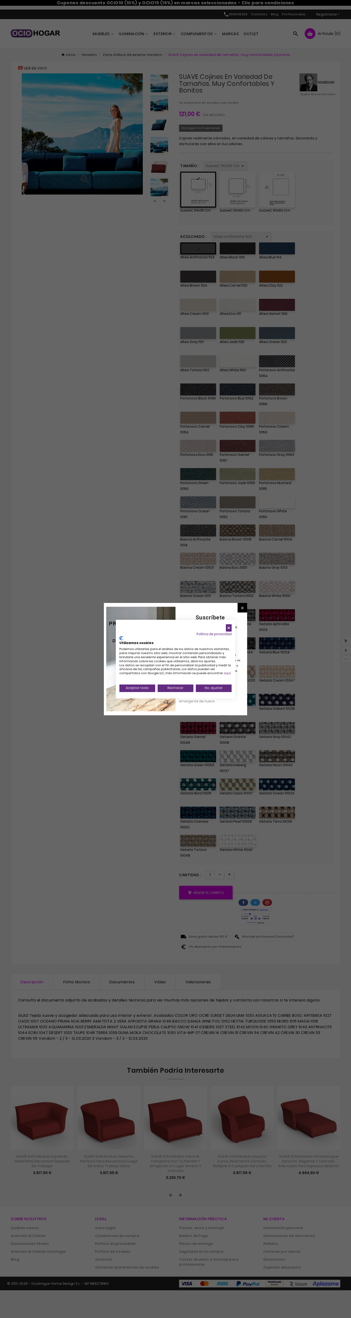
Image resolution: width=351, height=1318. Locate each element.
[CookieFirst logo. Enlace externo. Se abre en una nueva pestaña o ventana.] (121, 638)
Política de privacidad (214, 634)
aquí (227, 673)
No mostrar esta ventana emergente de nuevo (200, 699)
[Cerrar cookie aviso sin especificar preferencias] (229, 628)
